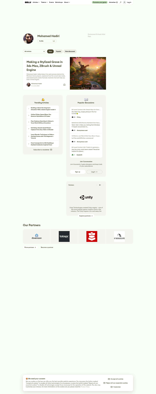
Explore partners (85, 216)
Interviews (88, 86)
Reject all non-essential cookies (117, 383)
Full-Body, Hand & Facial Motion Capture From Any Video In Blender (40, 129)
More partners (29, 247)
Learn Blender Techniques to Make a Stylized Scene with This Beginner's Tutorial (41, 136)
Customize (117, 387)
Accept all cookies (116, 379)
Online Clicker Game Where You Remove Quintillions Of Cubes (39, 115)
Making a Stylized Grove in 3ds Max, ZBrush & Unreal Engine (45, 66)
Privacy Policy (85, 387)
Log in (93, 172)
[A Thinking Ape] (119, 236)
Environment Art (77, 86)
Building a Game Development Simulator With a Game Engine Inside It (42, 109)
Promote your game (99, 2)
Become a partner (47, 247)
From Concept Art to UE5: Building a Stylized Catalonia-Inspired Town (41, 144)
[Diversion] (36, 236)
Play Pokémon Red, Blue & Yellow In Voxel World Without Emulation (41, 122)
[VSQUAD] (91, 236)
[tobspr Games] (64, 236)
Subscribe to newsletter (41, 150)
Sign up (77, 172)
